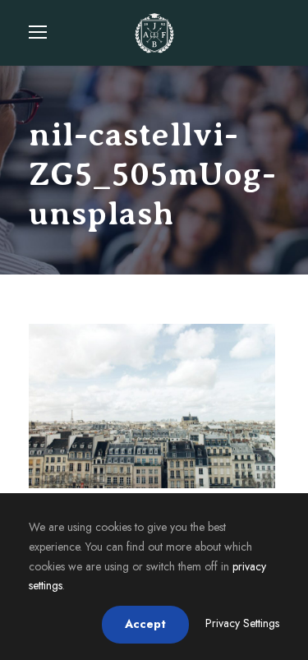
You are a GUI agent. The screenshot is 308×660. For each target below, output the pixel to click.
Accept (145, 624)
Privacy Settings (242, 623)
